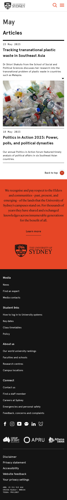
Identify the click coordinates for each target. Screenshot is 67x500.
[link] (33, 285)
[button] (55, 6)
